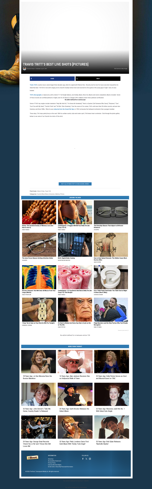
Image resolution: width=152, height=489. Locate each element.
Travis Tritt (33, 85)
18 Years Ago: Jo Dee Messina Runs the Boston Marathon (37, 377)
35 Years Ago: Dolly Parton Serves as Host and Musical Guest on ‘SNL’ (111, 377)
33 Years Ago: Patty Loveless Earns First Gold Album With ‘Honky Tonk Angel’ (74, 443)
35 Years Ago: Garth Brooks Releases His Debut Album (74, 410)
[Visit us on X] (87, 459)
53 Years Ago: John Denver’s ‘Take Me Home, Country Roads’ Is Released (36, 410)
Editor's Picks (40, 191)
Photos (62, 194)
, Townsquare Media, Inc (41, 471)
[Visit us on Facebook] (83, 459)
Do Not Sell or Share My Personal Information (60, 466)
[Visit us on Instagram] (90, 459)
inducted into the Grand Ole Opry (64, 109)
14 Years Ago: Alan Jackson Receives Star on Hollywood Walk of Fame (74, 377)
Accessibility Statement (54, 461)
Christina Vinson (31, 68)
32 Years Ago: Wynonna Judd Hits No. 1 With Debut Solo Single (110, 410)
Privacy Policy (52, 463)
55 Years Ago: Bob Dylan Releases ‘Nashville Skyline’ (108, 443)
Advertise (50, 459)
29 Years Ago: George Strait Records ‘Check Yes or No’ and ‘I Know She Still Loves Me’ (37, 444)
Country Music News (42, 194)
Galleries (57, 194)
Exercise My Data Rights (54, 464)
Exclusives (52, 194)
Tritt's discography (36, 95)
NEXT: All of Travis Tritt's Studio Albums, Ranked (75, 184)
